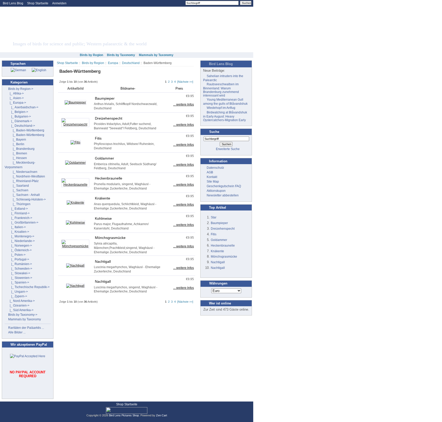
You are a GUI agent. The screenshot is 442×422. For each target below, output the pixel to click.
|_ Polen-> (17, 255)
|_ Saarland (18, 185)
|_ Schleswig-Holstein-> (27, 199)
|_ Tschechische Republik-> (29, 287)
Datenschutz (215, 168)
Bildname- (127, 88)
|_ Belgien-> (18, 112)
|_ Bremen (17, 153)
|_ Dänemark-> (20, 121)
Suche (214, 132)
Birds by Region (93, 63)
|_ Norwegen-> (20, 245)
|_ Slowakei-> (19, 273)
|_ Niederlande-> (21, 241)
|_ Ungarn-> (18, 291)
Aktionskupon (216, 191)
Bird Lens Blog (13, 3)
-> (20, 89)
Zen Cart (161, 415)
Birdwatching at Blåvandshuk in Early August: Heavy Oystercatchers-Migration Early (225, 116)
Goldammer (104, 158)
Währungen (218, 284)
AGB (210, 172)
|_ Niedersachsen (22, 172)
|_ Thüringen (19, 204)
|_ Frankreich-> (20, 218)
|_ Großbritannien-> (23, 222)
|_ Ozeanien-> (18, 305)
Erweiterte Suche (228, 149)
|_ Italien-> (17, 227)
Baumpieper (105, 98)
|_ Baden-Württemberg (26, 130)
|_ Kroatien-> (18, 232)
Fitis (98, 138)
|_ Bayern (17, 139)
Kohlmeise (103, 218)
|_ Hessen (17, 158)
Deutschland (131, 63)
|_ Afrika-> (16, 93)
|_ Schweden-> (20, 268)
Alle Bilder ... (17, 332)
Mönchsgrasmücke (110, 238)
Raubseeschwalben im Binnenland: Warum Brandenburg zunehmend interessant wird (221, 89)
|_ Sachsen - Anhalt (24, 195)
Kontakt (212, 177)
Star (213, 217)
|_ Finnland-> (19, 213)
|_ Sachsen (18, 190)
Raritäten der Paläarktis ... (26, 328)
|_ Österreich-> (20, 250)
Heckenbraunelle (108, 178)
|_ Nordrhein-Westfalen (26, 176)
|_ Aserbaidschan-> (23, 107)
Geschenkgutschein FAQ (224, 186)
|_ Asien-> (16, 98)
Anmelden (59, 3)
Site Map (213, 181)
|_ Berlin (16, 144)
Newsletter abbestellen (223, 195)
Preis (179, 88)
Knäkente (102, 198)
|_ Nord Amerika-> (21, 301)
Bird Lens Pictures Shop (124, 415)
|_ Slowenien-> (20, 278)
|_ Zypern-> (17, 296)
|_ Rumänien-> (20, 264)
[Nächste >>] (185, 81)
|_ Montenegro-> (21, 236)
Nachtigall (103, 261)
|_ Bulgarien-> (19, 116)
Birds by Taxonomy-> (22, 314)
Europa (113, 63)
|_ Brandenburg (21, 149)
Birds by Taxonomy (121, 55)
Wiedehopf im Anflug (221, 108)
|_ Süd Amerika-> (21, 310)
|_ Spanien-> (18, 282)
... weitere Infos (183, 104)
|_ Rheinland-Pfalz (23, 181)
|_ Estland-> (18, 208)
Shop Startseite (37, 3)
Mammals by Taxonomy (156, 55)
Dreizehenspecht (108, 118)
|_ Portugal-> (18, 259)
